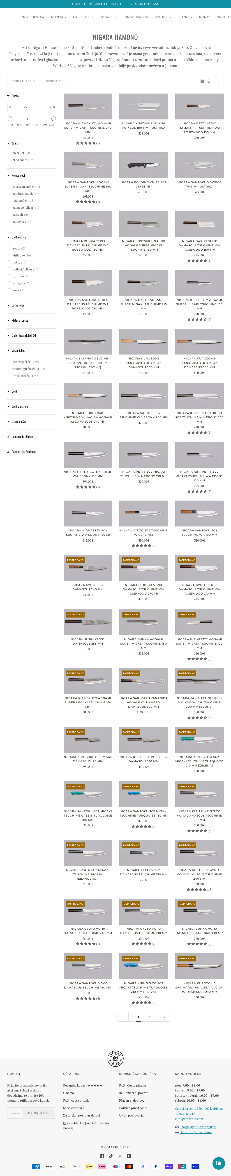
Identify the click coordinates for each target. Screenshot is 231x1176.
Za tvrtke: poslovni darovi (81, 1115)
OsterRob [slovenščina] (196, 1132)
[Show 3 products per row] (210, 81)
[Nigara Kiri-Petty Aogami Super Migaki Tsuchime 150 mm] (199, 283)
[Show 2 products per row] (202, 81)
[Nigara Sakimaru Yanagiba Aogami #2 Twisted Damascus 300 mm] (143, 681)
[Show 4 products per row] (219, 81)
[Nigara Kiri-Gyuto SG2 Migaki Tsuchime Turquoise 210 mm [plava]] (143, 966)
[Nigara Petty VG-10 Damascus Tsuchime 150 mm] (143, 853)
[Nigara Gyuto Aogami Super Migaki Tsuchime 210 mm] (143, 283)
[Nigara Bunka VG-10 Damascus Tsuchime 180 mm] (199, 912)
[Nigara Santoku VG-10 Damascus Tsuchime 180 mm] (88, 966)
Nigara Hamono (46, 47)
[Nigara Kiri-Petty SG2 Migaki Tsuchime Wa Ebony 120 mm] (199, 455)
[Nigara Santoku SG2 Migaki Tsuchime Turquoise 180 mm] (143, 794)
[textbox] (19, 107)
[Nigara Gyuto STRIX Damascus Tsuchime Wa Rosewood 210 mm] (199, 568)
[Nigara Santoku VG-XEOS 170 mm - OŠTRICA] (199, 165)
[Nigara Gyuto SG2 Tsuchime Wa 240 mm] (143, 513)
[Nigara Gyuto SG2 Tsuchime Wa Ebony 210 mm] (88, 455)
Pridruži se (38, 1113)
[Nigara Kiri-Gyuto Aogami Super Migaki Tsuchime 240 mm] (88, 106)
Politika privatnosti (133, 1108)
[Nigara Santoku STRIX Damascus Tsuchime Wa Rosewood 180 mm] (88, 283)
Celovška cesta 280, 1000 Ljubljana (199, 1108)
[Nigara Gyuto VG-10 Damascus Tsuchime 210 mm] (143, 912)
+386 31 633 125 (185, 1114)
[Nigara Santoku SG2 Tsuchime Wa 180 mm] (199, 513)
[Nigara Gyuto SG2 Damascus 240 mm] (88, 568)
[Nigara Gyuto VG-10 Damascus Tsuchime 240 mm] (88, 912)
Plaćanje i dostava (131, 1100)
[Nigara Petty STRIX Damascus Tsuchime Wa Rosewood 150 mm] (199, 106)
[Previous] (164, 1017)
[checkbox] (34, 153)
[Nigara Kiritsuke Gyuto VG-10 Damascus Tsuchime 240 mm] (199, 853)
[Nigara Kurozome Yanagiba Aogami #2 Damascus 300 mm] (199, 342)
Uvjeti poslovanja (131, 1115)
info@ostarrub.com (189, 1119)
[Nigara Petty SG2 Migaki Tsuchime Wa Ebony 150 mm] (143, 455)
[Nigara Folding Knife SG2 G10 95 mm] (143, 165)
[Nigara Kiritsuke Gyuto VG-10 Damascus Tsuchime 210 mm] (199, 794)
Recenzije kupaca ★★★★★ (82, 1085)
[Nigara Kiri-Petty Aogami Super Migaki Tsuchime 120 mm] (199, 622)
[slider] (10, 119)
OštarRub (113, 1147)
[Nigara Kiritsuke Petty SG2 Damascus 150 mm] (143, 740)
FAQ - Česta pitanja (132, 1085)
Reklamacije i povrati (133, 1093)
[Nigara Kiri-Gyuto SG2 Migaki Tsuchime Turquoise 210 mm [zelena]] (199, 740)
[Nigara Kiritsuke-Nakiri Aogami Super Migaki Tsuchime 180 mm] (143, 224)
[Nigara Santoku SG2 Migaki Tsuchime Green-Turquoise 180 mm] (88, 794)
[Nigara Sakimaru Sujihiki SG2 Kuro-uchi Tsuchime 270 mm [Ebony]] (88, 342)
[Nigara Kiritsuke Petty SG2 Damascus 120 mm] (88, 740)
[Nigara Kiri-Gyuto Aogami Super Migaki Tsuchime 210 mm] (88, 681)
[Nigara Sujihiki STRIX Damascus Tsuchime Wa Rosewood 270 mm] (143, 568)
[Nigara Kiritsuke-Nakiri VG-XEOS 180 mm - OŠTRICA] (143, 106)
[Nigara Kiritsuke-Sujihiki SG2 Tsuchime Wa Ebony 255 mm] (199, 396)
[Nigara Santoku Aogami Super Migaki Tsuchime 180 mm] (88, 165)
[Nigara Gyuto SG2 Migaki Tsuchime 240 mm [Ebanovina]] (88, 853)
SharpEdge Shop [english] (198, 1127)
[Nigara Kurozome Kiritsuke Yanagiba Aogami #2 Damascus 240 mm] (88, 396)
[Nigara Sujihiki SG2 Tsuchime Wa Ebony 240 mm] (143, 396)
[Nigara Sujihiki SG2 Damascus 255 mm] (88, 622)
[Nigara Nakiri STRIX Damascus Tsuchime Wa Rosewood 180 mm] (199, 224)
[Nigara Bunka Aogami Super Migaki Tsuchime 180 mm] (143, 622)
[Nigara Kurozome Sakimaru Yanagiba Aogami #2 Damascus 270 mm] (199, 966)
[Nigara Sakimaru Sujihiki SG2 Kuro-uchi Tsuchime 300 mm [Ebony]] (199, 681)
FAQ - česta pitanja (76, 1100)
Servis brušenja (73, 1108)
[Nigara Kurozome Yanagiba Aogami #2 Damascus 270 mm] (143, 342)
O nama (68, 1093)
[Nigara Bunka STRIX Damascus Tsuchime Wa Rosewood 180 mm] (88, 224)
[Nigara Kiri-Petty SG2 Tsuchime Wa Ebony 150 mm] (88, 513)
